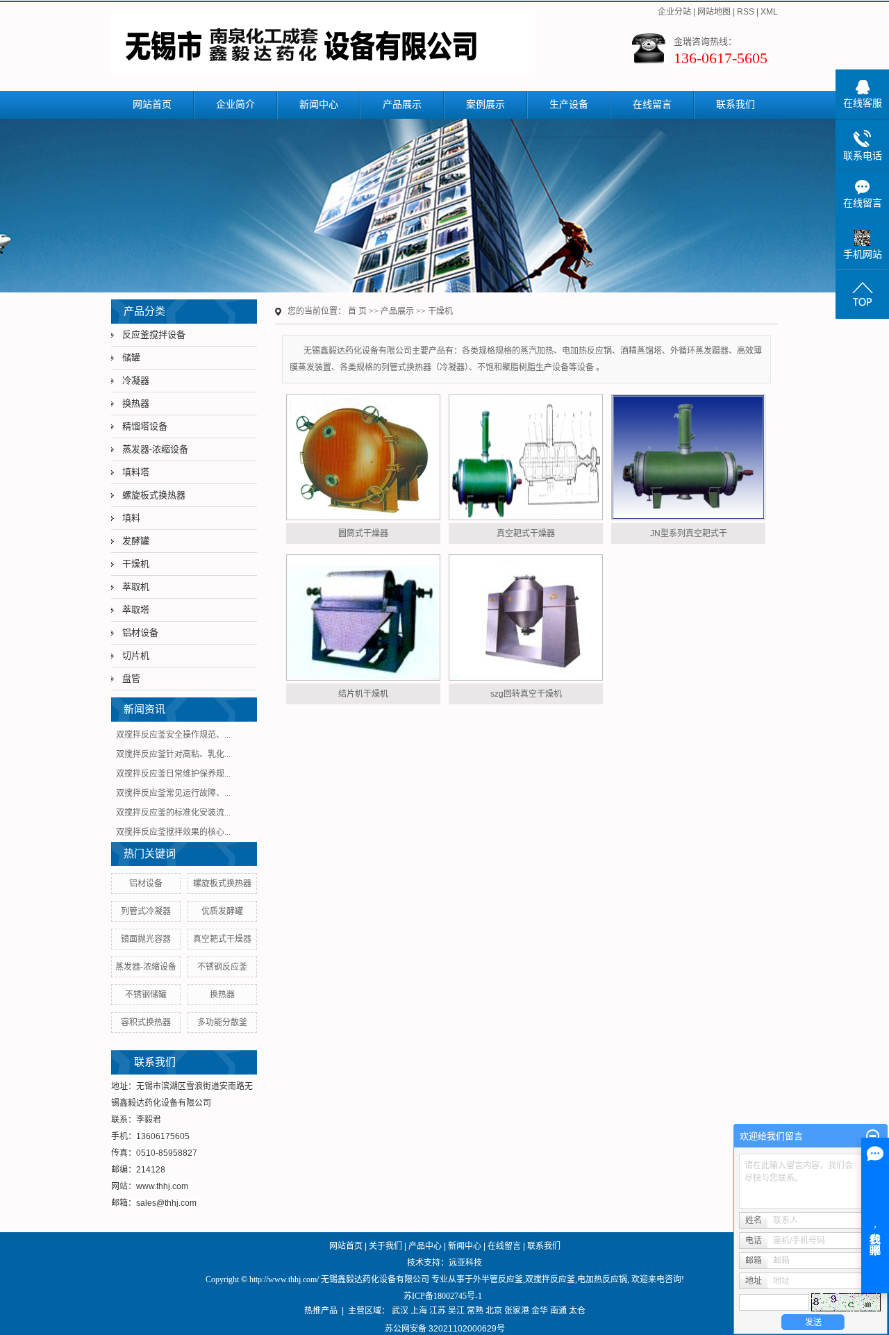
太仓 (577, 1311)
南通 (558, 1311)
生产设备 (568, 104)
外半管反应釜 (498, 1279)
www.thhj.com (162, 1186)
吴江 (456, 1311)
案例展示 (485, 104)
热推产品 (321, 1311)
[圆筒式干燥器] (363, 457)
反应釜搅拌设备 (153, 334)
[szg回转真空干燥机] (526, 617)
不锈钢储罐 (146, 995)
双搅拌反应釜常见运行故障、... (173, 793)
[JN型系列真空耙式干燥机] (688, 457)
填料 (131, 518)
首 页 (357, 311)
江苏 (437, 1311)
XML (769, 12)
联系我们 (735, 104)
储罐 (131, 357)
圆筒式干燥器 (363, 533)
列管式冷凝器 (146, 911)
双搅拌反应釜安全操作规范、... (173, 735)
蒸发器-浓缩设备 (155, 449)
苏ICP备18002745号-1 (443, 1296)
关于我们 (385, 1246)
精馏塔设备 (144, 426)
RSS (745, 12)
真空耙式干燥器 (222, 939)
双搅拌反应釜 (550, 1279)
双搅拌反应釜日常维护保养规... (173, 774)
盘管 (131, 678)
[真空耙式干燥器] (526, 457)
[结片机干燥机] (363, 617)
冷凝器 (135, 380)
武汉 (400, 1311)
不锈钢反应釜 (222, 967)
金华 (539, 1311)
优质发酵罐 (222, 911)
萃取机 (135, 586)
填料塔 (135, 472)
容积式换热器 (146, 1022)
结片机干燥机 (363, 694)
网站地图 (714, 12)
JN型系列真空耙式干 (688, 533)
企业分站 (674, 12)
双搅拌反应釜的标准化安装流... (173, 813)
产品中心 (425, 1246)
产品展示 (402, 104)
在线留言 (652, 104)
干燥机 (135, 563)
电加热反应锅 (602, 1279)
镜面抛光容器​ (146, 939)
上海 (418, 1311)
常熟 (475, 1311)
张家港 (516, 1311)
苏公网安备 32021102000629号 (445, 1329)
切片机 (135, 655)
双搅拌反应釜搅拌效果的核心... (173, 832)
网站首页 (152, 104)
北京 (493, 1311)
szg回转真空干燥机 (526, 694)
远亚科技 (465, 1263)
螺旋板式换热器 (153, 495)
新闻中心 (318, 104)
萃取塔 (135, 609)
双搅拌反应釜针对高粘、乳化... (173, 754)
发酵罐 (135, 541)
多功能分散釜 (222, 1022)
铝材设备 (140, 632)
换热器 (135, 403)
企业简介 (235, 104)
